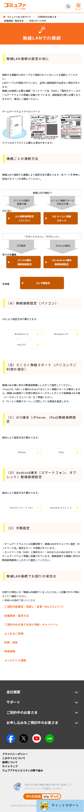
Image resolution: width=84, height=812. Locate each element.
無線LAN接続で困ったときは (20, 600)
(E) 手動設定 (43, 283)
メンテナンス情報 (15, 660)
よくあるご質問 (13, 633)
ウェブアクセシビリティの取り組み (22, 770)
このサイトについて (13, 758)
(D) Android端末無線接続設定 (62, 262)
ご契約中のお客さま (46, 16)
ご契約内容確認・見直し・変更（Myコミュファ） (34, 606)
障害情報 (9, 651)
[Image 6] (49, 736)
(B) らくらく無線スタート (61, 218)
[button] (60, 806)
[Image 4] (36, 736)
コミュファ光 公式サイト (19, 16)
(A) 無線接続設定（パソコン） (24, 218)
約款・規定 (11, 642)
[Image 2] (23, 736)
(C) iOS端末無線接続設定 (24, 262)
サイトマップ (10, 766)
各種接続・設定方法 (13, 20)
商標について (10, 762)
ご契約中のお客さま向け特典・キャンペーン (31, 624)
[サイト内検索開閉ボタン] (68, 6)
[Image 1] (10, 736)
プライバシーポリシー (15, 754)
